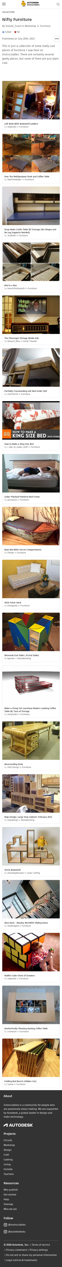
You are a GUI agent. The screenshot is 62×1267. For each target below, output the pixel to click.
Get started (10, 1194)
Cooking (8, 1159)
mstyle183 (12, 714)
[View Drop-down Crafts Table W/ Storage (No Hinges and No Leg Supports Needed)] (31, 206)
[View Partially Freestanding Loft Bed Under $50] (31, 367)
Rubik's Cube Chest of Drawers (19, 975)
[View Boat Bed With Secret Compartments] (31, 526)
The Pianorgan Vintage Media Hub (21, 338)
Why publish (11, 1189)
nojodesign (12, 819)
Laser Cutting (33, 872)
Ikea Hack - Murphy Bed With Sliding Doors (26, 922)
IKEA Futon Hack (12, 602)
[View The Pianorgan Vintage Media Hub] (31, 315)
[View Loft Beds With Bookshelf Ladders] (31, 100)
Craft (6, 1154)
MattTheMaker (14, 179)
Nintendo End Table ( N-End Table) (21, 655)
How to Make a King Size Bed (19, 444)
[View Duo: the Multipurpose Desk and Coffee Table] (31, 153)
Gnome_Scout (13, 26)
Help (6, 1199)
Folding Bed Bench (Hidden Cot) (20, 1081)
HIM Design (13, 767)
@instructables (17, 1224)
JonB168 (11, 235)
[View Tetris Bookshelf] (31, 846)
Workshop (30, 26)
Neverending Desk (13, 764)
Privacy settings (38, 1250)
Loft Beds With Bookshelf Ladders (21, 123)
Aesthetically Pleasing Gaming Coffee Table (26, 1028)
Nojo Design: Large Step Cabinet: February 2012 (28, 816)
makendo (11, 126)
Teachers (9, 1174)
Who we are (10, 1209)
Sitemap (8, 1204)
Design (8, 1150)
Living (7, 1164)
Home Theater (30, 341)
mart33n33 (12, 394)
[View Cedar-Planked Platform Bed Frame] (31, 473)
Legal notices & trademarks (21, 1260)
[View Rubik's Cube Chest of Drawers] (31, 952)
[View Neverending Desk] (31, 741)
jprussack (12, 499)
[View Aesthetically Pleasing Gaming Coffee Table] (31, 1005)
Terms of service (41, 1244)
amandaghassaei (15, 872)
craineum (12, 1031)
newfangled (13, 925)
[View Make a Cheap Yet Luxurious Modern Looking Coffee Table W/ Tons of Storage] (31, 685)
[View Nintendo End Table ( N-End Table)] (31, 632)
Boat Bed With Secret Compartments (22, 549)
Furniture (45, 26)
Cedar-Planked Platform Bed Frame (22, 496)
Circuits (8, 1140)
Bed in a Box (10, 285)
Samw (10, 1084)
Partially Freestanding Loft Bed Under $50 (25, 391)
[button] (4, 4)
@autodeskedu (16, 1231)
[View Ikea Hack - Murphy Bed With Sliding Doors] (31, 899)
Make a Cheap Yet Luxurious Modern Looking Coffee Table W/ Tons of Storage (30, 710)
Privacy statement (16, 1250)
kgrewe (11, 658)
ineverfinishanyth (16, 288)
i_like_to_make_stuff (17, 447)
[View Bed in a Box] (31, 262)
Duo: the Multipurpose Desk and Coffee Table (26, 176)
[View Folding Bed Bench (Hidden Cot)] (31, 1058)
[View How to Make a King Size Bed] (31, 420)
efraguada (12, 605)
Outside (8, 1169)
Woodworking (24, 658)
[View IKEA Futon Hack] (31, 579)
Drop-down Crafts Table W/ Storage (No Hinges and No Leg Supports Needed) (30, 231)
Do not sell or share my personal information (31, 1255)
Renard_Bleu (13, 341)
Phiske (10, 552)
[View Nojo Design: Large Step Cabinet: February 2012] (31, 794)
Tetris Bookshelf (12, 869)
